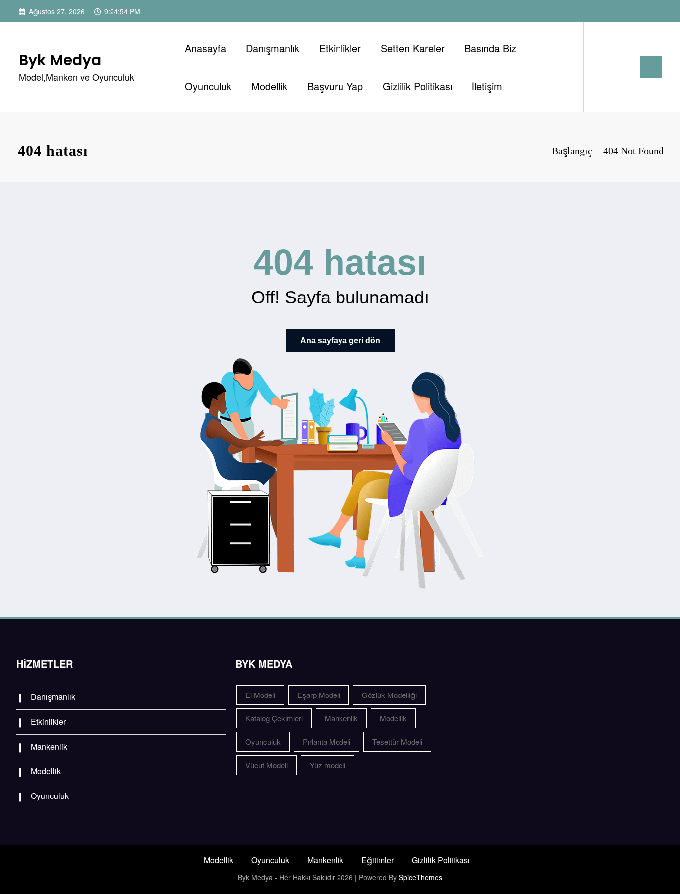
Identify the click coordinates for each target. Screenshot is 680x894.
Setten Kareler (413, 48)
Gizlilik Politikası (417, 86)
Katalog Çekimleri (274, 718)
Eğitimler (377, 860)
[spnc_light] (619, 66)
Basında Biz (490, 48)
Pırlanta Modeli (326, 741)
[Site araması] (601, 67)
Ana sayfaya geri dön (340, 340)
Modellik (269, 86)
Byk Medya (60, 60)
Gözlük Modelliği (389, 695)
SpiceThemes (420, 877)
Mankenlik (49, 746)
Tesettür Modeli (397, 741)
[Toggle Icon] (651, 67)
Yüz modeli (327, 765)
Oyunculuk (208, 86)
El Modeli (260, 695)
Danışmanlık (272, 48)
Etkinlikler (340, 48)
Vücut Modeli (266, 765)
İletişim (487, 86)
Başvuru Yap (335, 86)
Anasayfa (205, 48)
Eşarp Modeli (318, 695)
